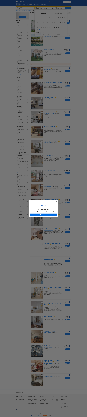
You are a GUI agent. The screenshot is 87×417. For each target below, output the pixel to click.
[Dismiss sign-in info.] (57, 202)
